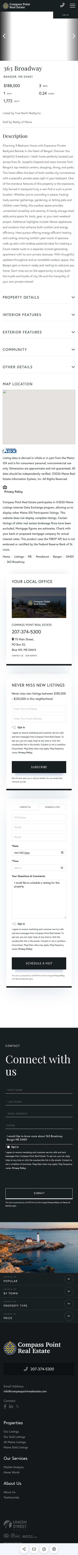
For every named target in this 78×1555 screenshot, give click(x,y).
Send (39, 1193)
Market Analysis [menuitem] (14, 1467)
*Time (15, 861)
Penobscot (42, 556)
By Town (11, 1293)
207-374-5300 (26, 632)
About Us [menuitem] (9, 1492)
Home (6, 556)
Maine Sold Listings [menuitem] (16, 1447)
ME (30, 556)
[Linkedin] (11, 1406)
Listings (19, 556)
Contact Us (17, 655)
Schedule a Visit (52, 807)
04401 (70, 556)
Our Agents (31, 655)
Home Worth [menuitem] (12, 1472)
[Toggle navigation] (72, 5)
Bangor (57, 556)
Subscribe (39, 767)
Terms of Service (21, 979)
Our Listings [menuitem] (11, 1431)
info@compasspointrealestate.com (25, 1391)
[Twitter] (17, 1406)
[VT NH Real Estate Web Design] (39, 1525)
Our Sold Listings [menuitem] (14, 1437)
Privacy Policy (13, 492)
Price (8, 1318)
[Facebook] (5, 1406)
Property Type (15, 1305)
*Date (15, 846)
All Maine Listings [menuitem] (15, 1442)
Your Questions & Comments (28, 876)
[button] (6, 36)
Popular (11, 1281)
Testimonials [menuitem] (11, 1497)
